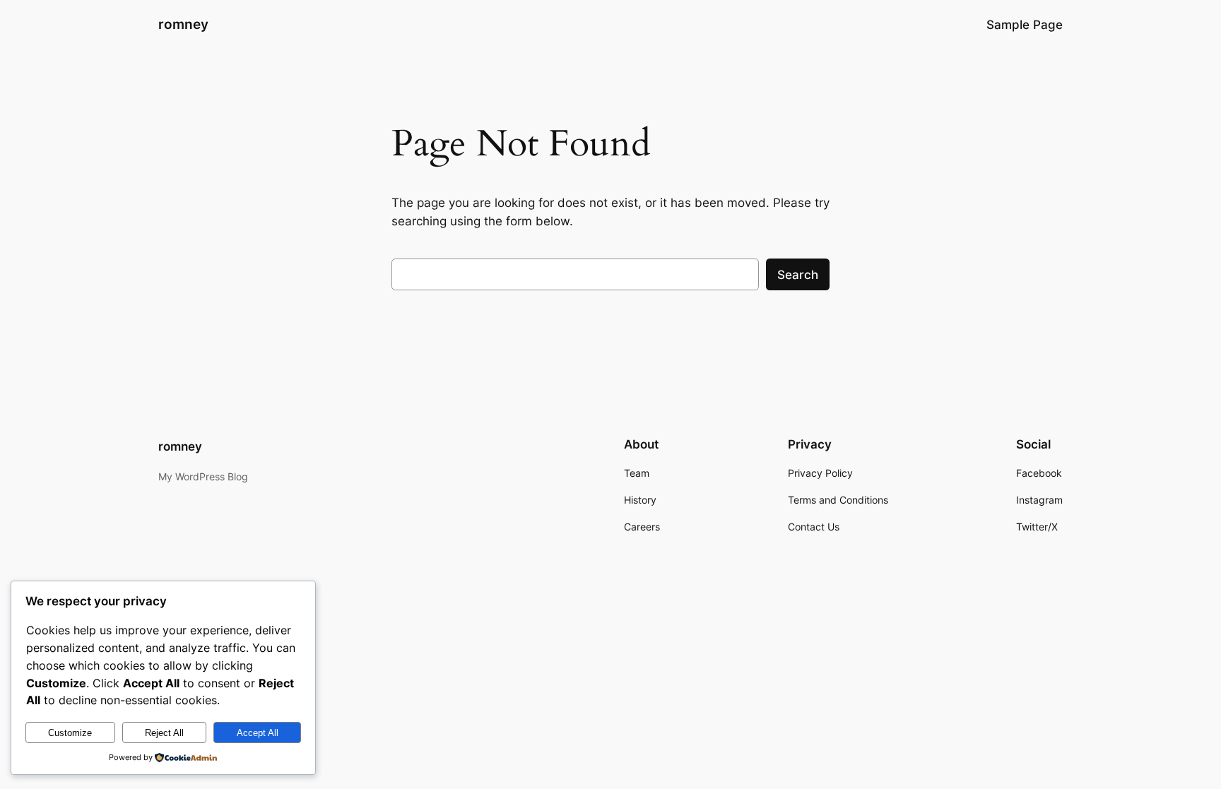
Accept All (257, 733)
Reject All (164, 733)
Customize (70, 733)
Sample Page (1024, 25)
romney (183, 24)
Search (797, 275)
